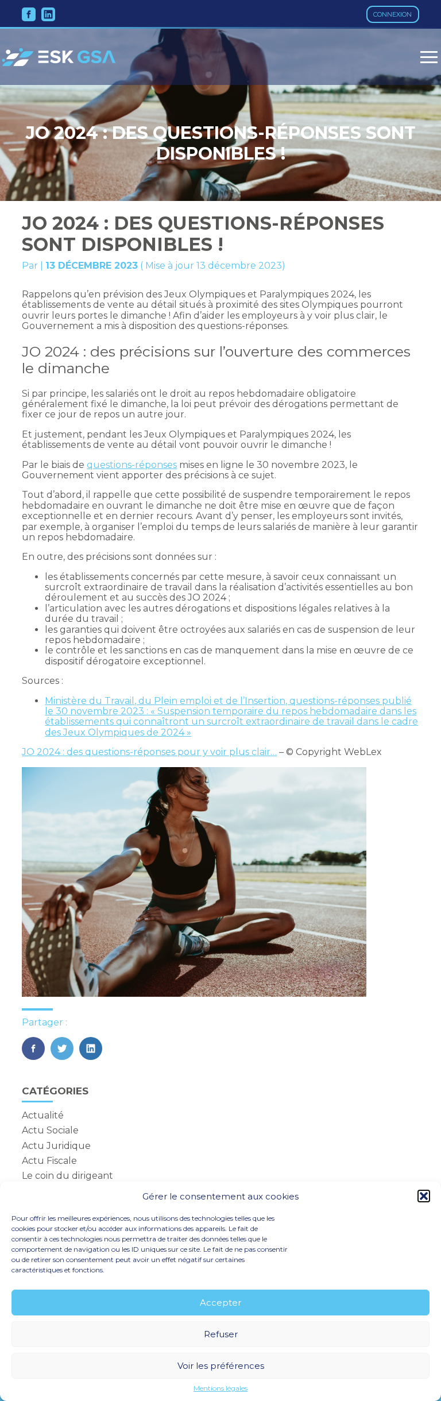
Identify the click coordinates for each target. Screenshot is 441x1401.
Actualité (43, 1115)
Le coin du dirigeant (67, 1175)
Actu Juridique (56, 1145)
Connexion (392, 14)
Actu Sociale (50, 1130)
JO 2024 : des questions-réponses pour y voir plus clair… (149, 751)
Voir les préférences (220, 1365)
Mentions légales (220, 1388)
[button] (424, 1196)
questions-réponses (132, 464)
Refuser (221, 1334)
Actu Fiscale (49, 1160)
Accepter (220, 1302)
